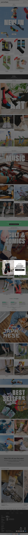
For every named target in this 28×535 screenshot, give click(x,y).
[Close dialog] (24, 260)
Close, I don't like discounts (19, 271)
